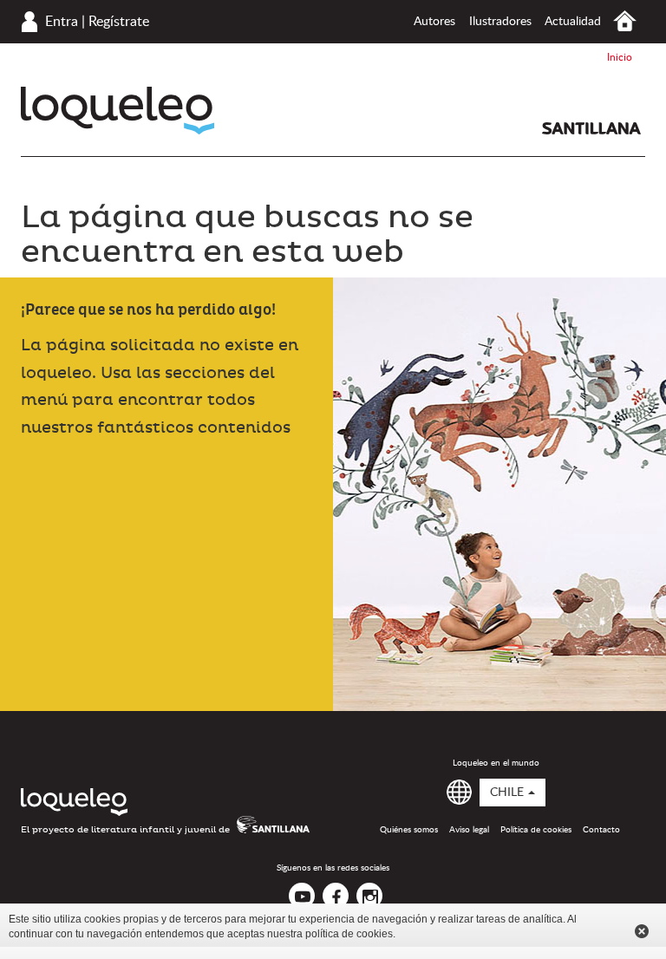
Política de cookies (535, 829)
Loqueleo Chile (117, 110)
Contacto (601, 829)
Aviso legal (469, 829)
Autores (434, 22)
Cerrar (642, 931)
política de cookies (349, 934)
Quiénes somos (409, 829)
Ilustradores (500, 22)
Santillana (591, 128)
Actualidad (573, 22)
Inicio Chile (625, 21)
